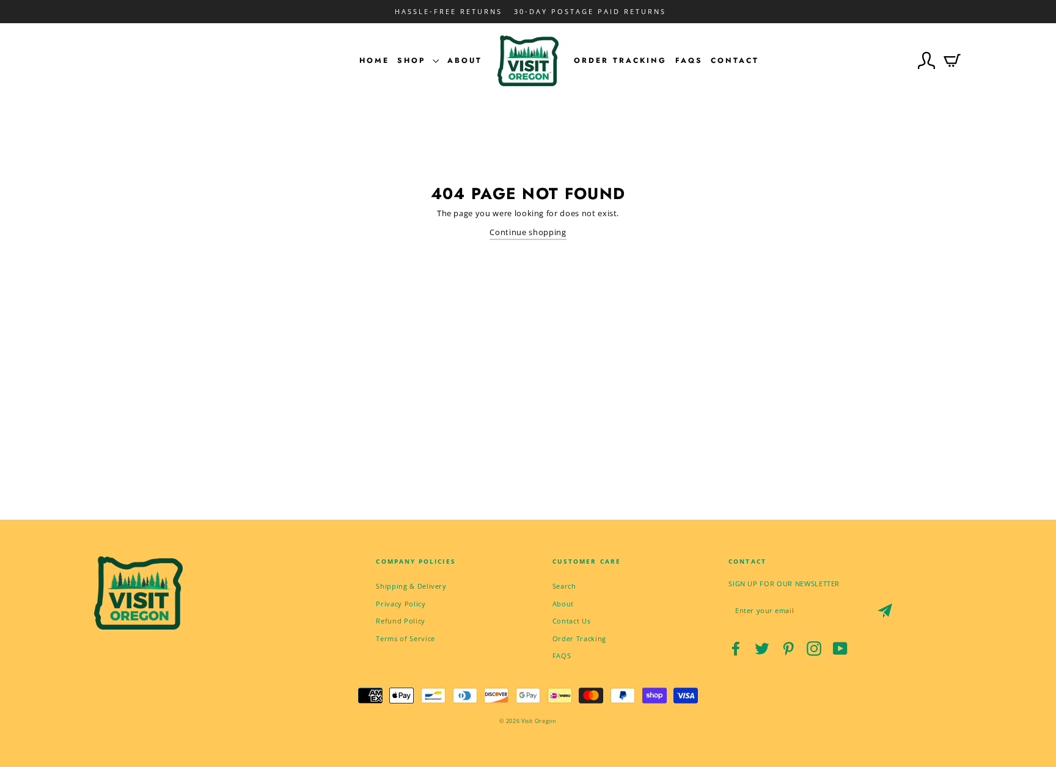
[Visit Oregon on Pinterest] (788, 648)
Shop (413, 60)
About (464, 60)
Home (374, 60)
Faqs (689, 60)
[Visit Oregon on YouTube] (840, 648)
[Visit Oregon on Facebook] (735, 648)
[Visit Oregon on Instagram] (814, 648)
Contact (735, 60)
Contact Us (571, 620)
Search (564, 586)
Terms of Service (405, 638)
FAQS (561, 655)
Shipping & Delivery (411, 586)
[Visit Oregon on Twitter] (762, 648)
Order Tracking (620, 60)
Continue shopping (528, 232)
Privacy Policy (400, 603)
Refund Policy (400, 620)
